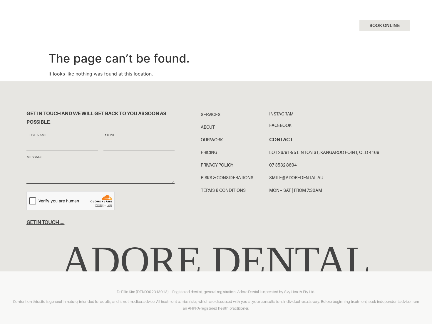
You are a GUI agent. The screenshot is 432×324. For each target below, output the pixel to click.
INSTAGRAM (281, 113)
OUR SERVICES (41, 18)
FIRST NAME (36, 135)
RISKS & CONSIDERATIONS (227, 177)
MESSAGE (34, 157)
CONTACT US (39, 32)
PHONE (109, 135)
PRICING (150, 18)
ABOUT (208, 127)
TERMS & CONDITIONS (223, 190)
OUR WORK (119, 18)
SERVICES (210, 114)
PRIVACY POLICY (217, 164)
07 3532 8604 (327, 25)
